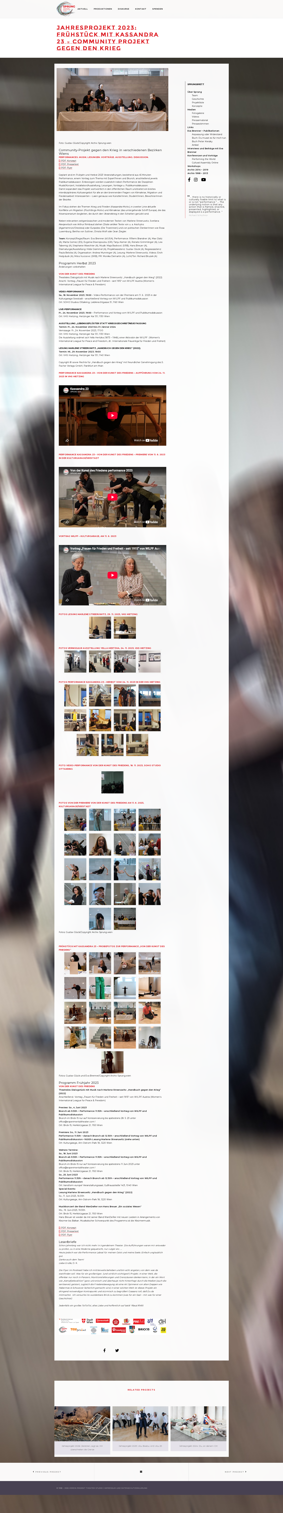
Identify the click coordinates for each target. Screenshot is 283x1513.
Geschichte (198, 99)
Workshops (194, 166)
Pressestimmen (200, 123)
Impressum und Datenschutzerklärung (125, 1488)
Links (190, 127)
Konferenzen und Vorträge (202, 155)
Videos (195, 116)
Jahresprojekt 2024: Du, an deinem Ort (198, 1446)
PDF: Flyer (66, 167)
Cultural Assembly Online (205, 162)
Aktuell (83, 9)
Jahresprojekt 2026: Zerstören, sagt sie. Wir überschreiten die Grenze (82, 1448)
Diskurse (123, 9)
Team (195, 95)
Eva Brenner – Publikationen (203, 131)
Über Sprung (194, 92)
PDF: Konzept (68, 160)
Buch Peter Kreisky (202, 141)
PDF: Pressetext (70, 164)
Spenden (157, 9)
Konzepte (197, 106)
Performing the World (203, 159)
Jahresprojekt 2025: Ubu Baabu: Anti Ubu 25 (140, 1446)
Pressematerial (200, 120)
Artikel (195, 145)
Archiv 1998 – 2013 (197, 173)
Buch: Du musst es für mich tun (209, 138)
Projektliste (198, 102)
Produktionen (103, 9)
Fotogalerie (198, 113)
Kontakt (140, 9)
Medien (191, 109)
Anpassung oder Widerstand (207, 134)
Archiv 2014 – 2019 (197, 169)
